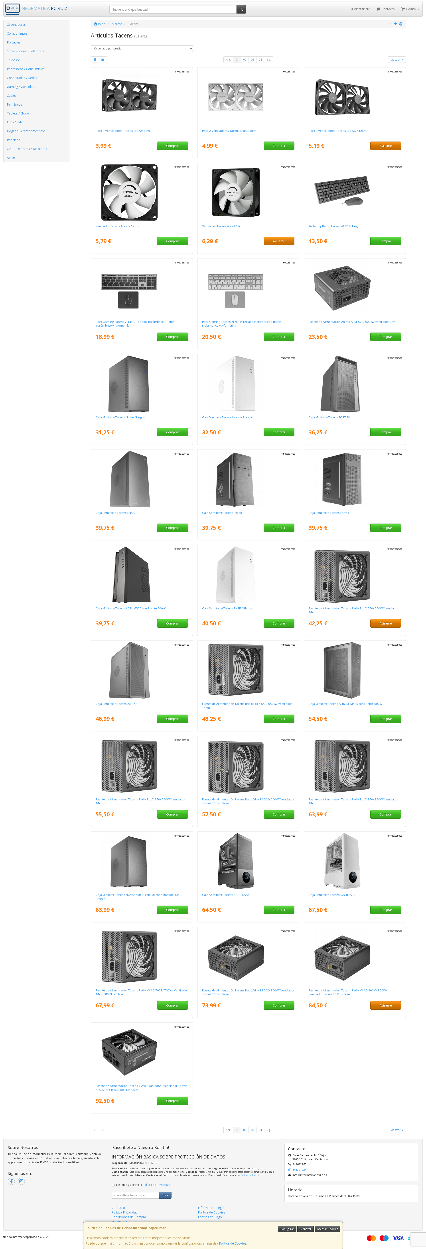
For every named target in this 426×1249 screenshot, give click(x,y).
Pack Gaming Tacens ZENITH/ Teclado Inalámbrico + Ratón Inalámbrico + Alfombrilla (135, 323)
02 (244, 59)
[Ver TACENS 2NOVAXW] (248, 383)
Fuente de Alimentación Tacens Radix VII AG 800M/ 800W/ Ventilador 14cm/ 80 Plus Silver (348, 992)
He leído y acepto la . (143, 1185)
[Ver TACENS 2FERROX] (355, 479)
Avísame (386, 146)
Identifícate (361, 9)
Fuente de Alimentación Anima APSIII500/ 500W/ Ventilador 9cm (352, 322)
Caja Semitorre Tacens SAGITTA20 (225, 895)
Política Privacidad (125, 1212)
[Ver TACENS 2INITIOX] (248, 479)
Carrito (411, 9)
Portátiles (14, 42)
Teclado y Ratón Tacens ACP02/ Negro (335, 226)
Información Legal (211, 1208)
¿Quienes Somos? (124, 1221)
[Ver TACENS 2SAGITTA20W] (355, 861)
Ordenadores (16, 24)
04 (260, 59)
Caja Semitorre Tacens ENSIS (115, 513)
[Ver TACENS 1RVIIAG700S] (142, 956)
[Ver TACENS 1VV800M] (142, 1052)
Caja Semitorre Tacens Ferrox (329, 513)
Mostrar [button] (395, 59)
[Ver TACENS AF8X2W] (248, 97)
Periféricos (14, 104)
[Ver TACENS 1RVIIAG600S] (248, 765)
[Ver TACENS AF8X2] (142, 97)
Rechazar (305, 1229)
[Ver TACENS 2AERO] (142, 670)
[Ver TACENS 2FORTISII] (355, 383)
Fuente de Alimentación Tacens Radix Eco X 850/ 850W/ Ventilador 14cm (353, 801)
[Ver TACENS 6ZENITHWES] (248, 288)
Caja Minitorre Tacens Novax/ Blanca (227, 417)
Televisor (13, 60)
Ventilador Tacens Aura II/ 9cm (222, 226)
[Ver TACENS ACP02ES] (355, 192)
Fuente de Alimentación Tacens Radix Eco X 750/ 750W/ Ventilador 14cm (140, 801)
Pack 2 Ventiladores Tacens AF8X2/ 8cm (123, 131)
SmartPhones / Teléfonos (25, 51)
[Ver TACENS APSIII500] (355, 288)
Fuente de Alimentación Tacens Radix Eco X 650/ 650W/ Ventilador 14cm (247, 705)
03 (252, 59)
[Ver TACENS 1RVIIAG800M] (355, 956)
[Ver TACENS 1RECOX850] (355, 765)
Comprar (172, 146)
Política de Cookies (232, 1243)
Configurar (287, 1229)
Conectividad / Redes (22, 78)
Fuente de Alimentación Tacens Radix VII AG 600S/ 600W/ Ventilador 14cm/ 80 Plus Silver (248, 801)
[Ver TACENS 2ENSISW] (248, 574)
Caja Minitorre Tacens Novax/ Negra (120, 417)
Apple (11, 158)
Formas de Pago (210, 1217)
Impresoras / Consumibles (26, 69)
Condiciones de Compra (129, 1217)
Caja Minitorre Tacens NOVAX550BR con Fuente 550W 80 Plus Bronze (137, 896)
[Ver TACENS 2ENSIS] (142, 479)
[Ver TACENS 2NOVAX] (142, 383)
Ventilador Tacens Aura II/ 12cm (117, 226)
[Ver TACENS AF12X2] (355, 97)
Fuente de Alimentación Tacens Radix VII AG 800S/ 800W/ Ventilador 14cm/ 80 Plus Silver (248, 992)
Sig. (268, 59)
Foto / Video (16, 122)
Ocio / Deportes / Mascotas (27, 149)
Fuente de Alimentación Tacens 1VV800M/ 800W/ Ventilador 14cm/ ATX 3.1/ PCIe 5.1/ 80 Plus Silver (141, 1087)
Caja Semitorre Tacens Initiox (222, 513)
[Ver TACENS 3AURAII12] (142, 192)
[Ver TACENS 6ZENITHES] (142, 288)
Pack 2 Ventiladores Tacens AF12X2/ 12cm (337, 131)
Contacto (388, 9)
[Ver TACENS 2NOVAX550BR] (142, 861)
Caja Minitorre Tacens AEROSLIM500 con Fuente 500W (345, 704)
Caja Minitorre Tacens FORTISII (329, 417)
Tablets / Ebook (18, 113)
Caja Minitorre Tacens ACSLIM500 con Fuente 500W (131, 608)
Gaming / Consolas (20, 87)
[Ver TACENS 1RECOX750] (142, 765)
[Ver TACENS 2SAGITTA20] (248, 861)
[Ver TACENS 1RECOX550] (355, 574)
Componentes (17, 33)
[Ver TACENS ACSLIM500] (142, 574)
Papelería (13, 140)
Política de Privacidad (251, 1175)
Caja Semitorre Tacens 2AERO (116, 704)
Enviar (165, 1195)
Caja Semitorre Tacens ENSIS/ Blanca (227, 608)
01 (237, 59)
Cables (11, 95)
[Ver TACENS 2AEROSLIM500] (355, 670)
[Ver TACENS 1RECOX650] (248, 670)
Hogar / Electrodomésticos (26, 131)
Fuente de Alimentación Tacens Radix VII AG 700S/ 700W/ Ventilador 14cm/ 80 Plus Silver (142, 992)
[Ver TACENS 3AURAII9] (248, 192)
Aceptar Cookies (327, 1229)
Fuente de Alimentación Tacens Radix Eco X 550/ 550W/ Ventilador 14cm (353, 610)
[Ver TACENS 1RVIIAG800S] (248, 956)
